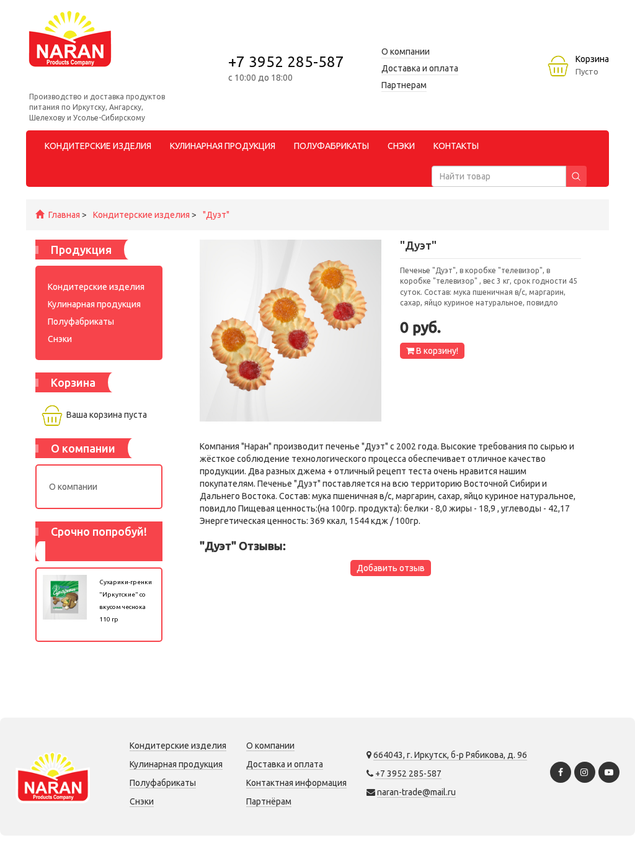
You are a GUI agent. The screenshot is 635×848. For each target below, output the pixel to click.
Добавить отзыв (391, 568)
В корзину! (436, 351)
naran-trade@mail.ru (416, 792)
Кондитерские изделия (141, 215)
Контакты (456, 146)
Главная (64, 215)
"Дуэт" (216, 215)
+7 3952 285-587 (286, 61)
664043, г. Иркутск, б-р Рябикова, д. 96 (450, 755)
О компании (73, 487)
